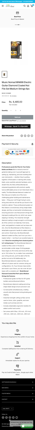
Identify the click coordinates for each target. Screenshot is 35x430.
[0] (32, 6)
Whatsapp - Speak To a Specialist (16, 126)
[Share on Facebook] (21, 135)
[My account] (28, 6)
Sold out (17, 117)
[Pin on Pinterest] (25, 135)
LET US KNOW (21, 120)
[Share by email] (32, 135)
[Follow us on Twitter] (6, 417)
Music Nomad (6, 93)
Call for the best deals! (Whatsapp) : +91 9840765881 (17, 1)
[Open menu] (3, 6)
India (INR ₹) (6, 408)
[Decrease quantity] (11, 110)
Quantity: (5, 110)
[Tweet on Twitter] (28, 135)
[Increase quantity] (20, 110)
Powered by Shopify (7, 426)
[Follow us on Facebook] (3, 417)
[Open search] (25, 6)
